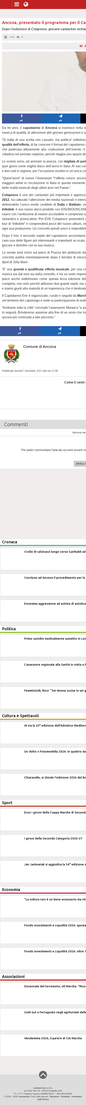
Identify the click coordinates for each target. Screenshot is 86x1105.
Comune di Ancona (39, 346)
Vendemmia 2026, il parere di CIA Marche (53, 1038)
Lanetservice (24, 1096)
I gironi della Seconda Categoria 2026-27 (53, 838)
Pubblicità (65, 1096)
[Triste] (60, 394)
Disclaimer (54, 1096)
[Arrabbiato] (20, 394)
